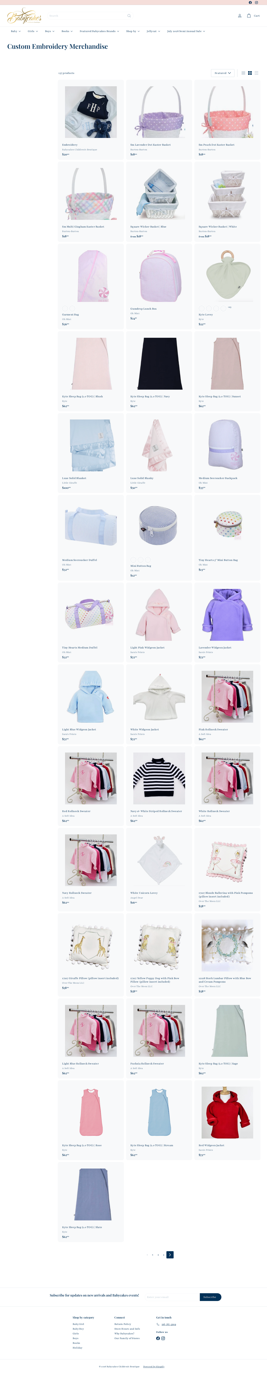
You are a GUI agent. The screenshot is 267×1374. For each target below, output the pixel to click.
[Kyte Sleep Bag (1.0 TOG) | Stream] (159, 1120)
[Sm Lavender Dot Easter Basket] (159, 120)
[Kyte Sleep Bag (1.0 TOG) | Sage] (227, 1038)
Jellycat (152, 31)
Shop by (131, 31)
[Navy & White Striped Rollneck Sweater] (159, 786)
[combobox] (90, 16)
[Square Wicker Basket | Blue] (159, 202)
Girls (31, 31)
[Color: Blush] (209, 308)
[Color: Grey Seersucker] (148, 560)
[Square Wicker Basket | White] (227, 202)
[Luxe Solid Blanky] (159, 453)
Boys (48, 31)
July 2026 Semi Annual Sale (184, 31)
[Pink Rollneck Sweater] (227, 704)
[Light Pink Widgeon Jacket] (159, 622)
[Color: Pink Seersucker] (65, 308)
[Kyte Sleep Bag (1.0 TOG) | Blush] (90, 371)
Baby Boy (78, 1329)
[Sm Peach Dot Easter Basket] (227, 120)
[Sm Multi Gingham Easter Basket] (90, 201)
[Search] (129, 16)
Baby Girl (78, 1324)
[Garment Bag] (90, 286)
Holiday (77, 1347)
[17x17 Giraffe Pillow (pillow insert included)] (90, 953)
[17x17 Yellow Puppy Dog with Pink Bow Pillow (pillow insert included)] (159, 955)
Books (66, 31)
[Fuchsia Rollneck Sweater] (159, 1038)
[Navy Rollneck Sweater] (90, 868)
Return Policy (122, 1324)
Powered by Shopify (153, 1366)
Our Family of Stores (127, 1338)
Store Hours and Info (127, 1329)
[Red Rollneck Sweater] (90, 786)
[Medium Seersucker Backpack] (227, 453)
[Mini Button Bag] (159, 538)
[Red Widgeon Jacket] (227, 1120)
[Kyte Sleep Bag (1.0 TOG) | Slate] (90, 1202)
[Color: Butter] (223, 308)
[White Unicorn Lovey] (159, 868)
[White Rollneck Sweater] (227, 786)
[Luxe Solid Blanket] (90, 453)
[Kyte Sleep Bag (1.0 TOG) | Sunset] (227, 371)
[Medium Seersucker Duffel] (90, 535)
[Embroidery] (90, 120)
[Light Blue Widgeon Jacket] (90, 704)
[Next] (170, 1254)
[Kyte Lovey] (227, 286)
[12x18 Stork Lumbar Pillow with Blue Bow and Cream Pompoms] (227, 955)
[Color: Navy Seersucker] (72, 308)
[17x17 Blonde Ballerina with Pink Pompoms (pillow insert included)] (227, 869)
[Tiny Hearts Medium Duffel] (90, 622)
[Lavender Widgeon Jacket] (227, 622)
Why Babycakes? (124, 1333)
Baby (14, 31)
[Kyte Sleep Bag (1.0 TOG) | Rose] (90, 1120)
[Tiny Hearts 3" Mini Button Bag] (227, 535)
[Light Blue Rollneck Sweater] (90, 1038)
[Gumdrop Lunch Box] (159, 284)
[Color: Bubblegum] (216, 308)
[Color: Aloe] (202, 308)
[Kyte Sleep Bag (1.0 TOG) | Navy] (159, 371)
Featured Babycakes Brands (98, 31)
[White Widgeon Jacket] (159, 704)
